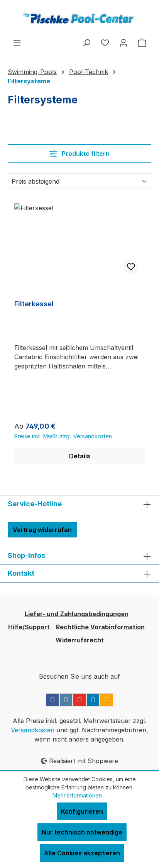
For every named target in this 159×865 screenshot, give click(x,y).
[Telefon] (106, 700)
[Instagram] (66, 700)
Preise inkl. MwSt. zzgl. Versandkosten (63, 436)
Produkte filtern (85, 153)
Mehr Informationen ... (79, 795)
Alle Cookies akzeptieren (82, 853)
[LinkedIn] (93, 700)
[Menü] (17, 42)
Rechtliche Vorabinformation (100, 627)
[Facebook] (52, 700)
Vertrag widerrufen (42, 530)
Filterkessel (34, 304)
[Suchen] (86, 42)
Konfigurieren (82, 811)
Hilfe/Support (29, 627)
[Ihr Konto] (123, 42)
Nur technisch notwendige (82, 832)
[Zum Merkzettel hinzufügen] (131, 266)
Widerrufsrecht (80, 640)
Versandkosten (32, 730)
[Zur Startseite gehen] (79, 19)
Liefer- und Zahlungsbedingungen (77, 614)
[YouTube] (79, 700)
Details (79, 456)
